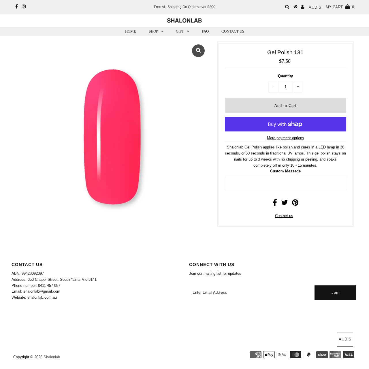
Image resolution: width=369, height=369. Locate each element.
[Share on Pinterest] (295, 204)
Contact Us (232, 31)
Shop (153, 31)
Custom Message (285, 171)
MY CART (340, 7)
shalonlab (52, 357)
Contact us (284, 216)
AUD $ (315, 7)
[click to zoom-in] (198, 50)
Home (130, 31)
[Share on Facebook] (275, 204)
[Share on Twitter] (284, 204)
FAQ (205, 31)
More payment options (285, 138)
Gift (180, 31)
